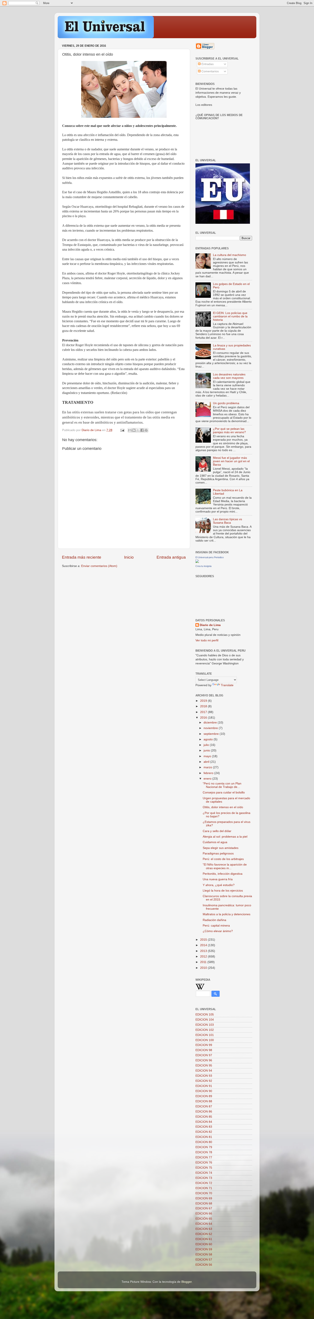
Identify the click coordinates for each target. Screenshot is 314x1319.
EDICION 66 (203, 1213)
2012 (204, 956)
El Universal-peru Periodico (209, 557)
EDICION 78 (203, 1152)
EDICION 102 (204, 1029)
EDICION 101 (204, 1035)
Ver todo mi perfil (206, 640)
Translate (227, 685)
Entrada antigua (171, 557)
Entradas (207, 64)
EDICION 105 (204, 1014)
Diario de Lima (210, 625)
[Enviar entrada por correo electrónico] (122, 430)
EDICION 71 (203, 1188)
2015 (204, 939)
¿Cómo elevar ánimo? (218, 931)
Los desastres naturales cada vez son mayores (229, 376)
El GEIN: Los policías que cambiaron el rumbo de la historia (230, 316)
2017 (204, 712)
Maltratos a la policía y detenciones (226, 914)
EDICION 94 (203, 1070)
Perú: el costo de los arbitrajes (223, 859)
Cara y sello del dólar (217, 831)
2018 (204, 706)
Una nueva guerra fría (218, 879)
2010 (204, 967)
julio (207, 745)
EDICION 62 (203, 1234)
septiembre (212, 733)
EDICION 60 (203, 1244)
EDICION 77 (203, 1157)
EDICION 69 (203, 1198)
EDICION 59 (203, 1249)
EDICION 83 (203, 1126)
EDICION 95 (203, 1065)
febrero (209, 773)
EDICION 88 (203, 1101)
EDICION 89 (203, 1096)
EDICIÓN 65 (203, 1218)
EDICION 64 (203, 1223)
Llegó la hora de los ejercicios (223, 890)
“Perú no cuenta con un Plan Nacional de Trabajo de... (222, 785)
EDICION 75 (203, 1167)
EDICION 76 (203, 1162)
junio (207, 750)
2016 (204, 717)
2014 (204, 945)
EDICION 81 (203, 1137)
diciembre (211, 722)
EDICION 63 (203, 1228)
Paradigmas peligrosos (218, 853)
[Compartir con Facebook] (142, 430)
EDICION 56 (203, 1264)
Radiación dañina (214, 920)
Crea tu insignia (203, 566)
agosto (209, 739)
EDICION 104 (204, 1019)
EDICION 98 (203, 1050)
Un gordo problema (226, 403)
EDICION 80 (203, 1142)
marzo (208, 767)
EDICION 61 (203, 1239)
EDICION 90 (203, 1091)
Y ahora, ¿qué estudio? (219, 885)
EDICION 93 (203, 1075)
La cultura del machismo (229, 255)
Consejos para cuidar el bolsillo (224, 792)
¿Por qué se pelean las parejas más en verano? (229, 430)
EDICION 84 (203, 1121)
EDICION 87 (203, 1106)
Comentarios (210, 71)
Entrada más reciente (81, 557)
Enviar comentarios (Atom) (99, 566)
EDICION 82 (203, 1131)
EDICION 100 (204, 1040)
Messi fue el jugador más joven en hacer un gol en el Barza (231, 461)
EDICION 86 (203, 1111)
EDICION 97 (203, 1055)
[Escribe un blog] (134, 430)
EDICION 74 (203, 1172)
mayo (208, 756)
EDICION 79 (203, 1147)
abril (207, 761)
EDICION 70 (203, 1193)
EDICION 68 (203, 1203)
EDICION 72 (203, 1183)
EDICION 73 (203, 1178)
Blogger (186, 1281)
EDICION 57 (203, 1259)
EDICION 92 (203, 1080)
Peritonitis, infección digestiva (222, 873)
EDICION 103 (204, 1024)
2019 (204, 700)
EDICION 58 (203, 1254)
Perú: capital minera (216, 925)
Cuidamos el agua (215, 842)
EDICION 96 (203, 1060)
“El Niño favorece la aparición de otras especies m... (225, 866)
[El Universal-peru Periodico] (197, 562)
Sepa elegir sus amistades (220, 848)
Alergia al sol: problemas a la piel (225, 836)
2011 (203, 962)
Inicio (129, 557)
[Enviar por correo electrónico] (130, 430)
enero (208, 778)
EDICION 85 (203, 1116)
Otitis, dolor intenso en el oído (223, 807)
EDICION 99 (203, 1045)
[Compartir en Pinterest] (146, 430)
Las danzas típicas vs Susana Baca (227, 521)
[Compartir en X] (138, 430)
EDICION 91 (203, 1086)
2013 (204, 951)
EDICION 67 (203, 1208)
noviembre (211, 728)
